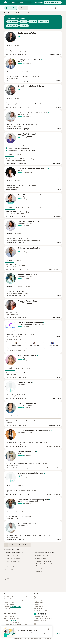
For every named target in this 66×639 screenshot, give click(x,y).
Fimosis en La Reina (40, 569)
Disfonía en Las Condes (12, 561)
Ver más (23, 26)
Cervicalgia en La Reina (41, 555)
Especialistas (38, 597)
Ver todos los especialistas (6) (16, 350)
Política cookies (9, 603)
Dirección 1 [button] (10, 72)
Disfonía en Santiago (11, 555)
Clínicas (36, 599)
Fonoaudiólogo (12, 21)
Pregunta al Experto (40, 601)
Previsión (24, 8)
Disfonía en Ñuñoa (11, 567)
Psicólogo (33, 21)
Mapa (58, 8)
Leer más (19, 635)
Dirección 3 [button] (29, 207)
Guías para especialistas (11, 622)
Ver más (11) (38, 572)
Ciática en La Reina (40, 558)
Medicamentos (38, 603)
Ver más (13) (9, 570)
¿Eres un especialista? (52, 2)
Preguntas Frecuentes (40, 608)
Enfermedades (38, 606)
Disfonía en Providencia (12, 558)
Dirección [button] (10, 45)
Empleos (12, 606)
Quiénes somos (9, 605)
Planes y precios (9, 617)
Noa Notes (9, 620)
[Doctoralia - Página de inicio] (6, 2)
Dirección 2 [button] (19, 72)
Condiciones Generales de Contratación (16, 597)
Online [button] (19, 45)
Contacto (7, 608)
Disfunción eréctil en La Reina (44, 561)
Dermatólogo (43, 21)
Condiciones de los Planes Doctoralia (15, 624)
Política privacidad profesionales (14, 601)
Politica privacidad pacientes (12, 599)
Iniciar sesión (39, 2)
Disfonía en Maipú (11, 564)
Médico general (12, 26)
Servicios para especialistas (12, 618)
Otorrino (23, 21)
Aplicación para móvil (40, 610)
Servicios (36, 605)
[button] (59, 18)
